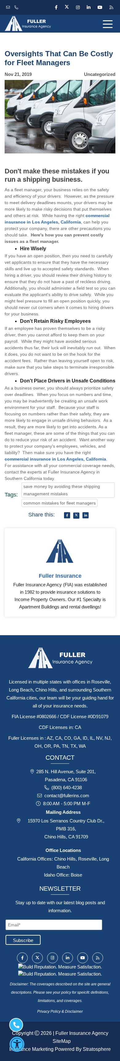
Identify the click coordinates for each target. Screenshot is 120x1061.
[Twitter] (66, 7)
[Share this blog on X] (76, 516)
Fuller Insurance (60, 576)
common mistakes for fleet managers (59, 503)
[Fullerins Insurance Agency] (40, 23)
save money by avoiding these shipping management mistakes (61, 490)
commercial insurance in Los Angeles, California (55, 459)
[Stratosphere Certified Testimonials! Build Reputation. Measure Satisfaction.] (60, 966)
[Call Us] (17, 7)
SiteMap (62, 1041)
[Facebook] (56, 7)
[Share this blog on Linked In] (85, 515)
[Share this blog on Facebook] (67, 515)
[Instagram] (77, 7)
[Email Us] (9, 7)
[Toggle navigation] (108, 23)
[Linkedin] (88, 7)
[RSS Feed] (110, 7)
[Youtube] (100, 7)
